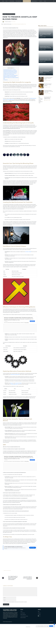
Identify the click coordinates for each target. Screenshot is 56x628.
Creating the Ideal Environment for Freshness (9, 73)
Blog (38, 611)
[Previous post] (3, 578)
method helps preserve (14, 384)
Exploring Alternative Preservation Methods (9, 76)
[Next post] (37, 578)
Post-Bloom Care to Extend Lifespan (8, 74)
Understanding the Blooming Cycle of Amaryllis (10, 70)
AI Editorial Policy (28, 626)
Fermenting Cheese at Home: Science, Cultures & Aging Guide (48, 91)
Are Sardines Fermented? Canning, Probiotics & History (48, 78)
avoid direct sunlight (28, 251)
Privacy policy (51, 621)
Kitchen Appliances (23, 614)
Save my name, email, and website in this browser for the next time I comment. (15, 601)
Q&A (4, 78)
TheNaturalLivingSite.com (8, 21)
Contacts (39, 614)
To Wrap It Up (5, 79)
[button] (53, 1)
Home (2, 24)
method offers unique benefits (15, 374)
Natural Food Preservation (9, 14)
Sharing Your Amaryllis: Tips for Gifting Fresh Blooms (10, 77)
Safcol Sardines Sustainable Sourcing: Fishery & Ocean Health (45, 34)
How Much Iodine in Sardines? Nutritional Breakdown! (27, 577)
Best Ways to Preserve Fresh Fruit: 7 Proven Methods (48, 84)
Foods (21, 611)
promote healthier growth (10, 99)
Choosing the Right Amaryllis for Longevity (9, 69)
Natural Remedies (23, 617)
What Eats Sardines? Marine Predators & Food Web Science (45, 71)
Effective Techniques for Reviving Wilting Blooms (10, 75)
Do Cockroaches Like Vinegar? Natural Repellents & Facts (47, 98)
